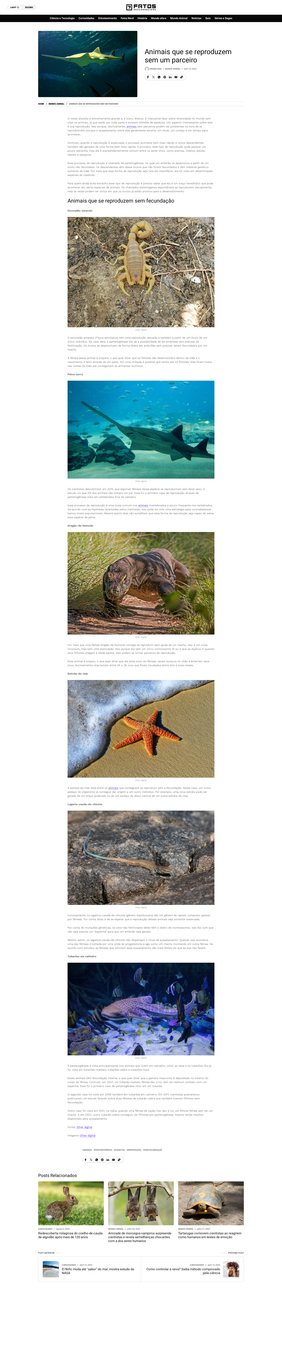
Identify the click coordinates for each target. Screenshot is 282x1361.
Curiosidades (45, 1229)
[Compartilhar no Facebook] (148, 77)
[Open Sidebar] (270, 33)
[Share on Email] (176, 77)
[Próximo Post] (231, 1269)
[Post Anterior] (51, 1269)
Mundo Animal (173, 68)
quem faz (120, 1150)
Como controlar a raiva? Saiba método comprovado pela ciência (183, 1271)
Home (41, 103)
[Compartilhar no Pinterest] (164, 77)
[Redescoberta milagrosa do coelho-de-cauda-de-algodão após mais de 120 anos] (71, 1202)
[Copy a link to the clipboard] (181, 77)
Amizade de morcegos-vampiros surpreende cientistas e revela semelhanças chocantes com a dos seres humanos (139, 1237)
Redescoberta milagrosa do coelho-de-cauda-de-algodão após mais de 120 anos (70, 1235)
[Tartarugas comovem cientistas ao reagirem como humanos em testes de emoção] (211, 1202)
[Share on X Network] (153, 77)
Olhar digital (84, 1127)
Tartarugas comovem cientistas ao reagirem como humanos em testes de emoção (209, 1235)
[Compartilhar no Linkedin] (170, 77)
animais (131, 126)
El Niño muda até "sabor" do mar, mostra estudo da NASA (98, 1271)
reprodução (134, 1150)
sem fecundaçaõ (153, 1150)
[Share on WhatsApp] (159, 77)
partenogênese (103, 1150)
